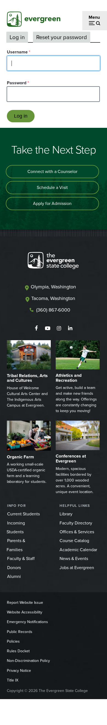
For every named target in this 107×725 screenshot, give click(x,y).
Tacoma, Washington (53, 298)
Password (16, 83)
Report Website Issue (25, 602)
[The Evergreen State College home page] (53, 261)
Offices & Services (77, 532)
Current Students (23, 514)
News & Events (74, 558)
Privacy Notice (19, 670)
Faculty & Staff (21, 558)
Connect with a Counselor (52, 171)
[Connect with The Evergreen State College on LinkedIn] (70, 328)
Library (66, 514)
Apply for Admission (52, 203)
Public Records (19, 632)
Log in (17, 37)
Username (17, 52)
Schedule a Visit (52, 187)
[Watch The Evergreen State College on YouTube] (48, 328)
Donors (14, 567)
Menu (94, 17)
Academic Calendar (78, 550)
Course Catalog (74, 540)
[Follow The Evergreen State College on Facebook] (36, 328)
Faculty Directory (76, 523)
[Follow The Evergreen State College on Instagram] (59, 328)
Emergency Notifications (27, 622)
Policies (13, 641)
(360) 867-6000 (53, 309)
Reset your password (61, 37)
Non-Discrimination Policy (28, 661)
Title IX (12, 680)
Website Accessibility (24, 612)
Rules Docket (18, 651)
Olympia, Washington (53, 286)
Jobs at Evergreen (77, 567)
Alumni (14, 576)
